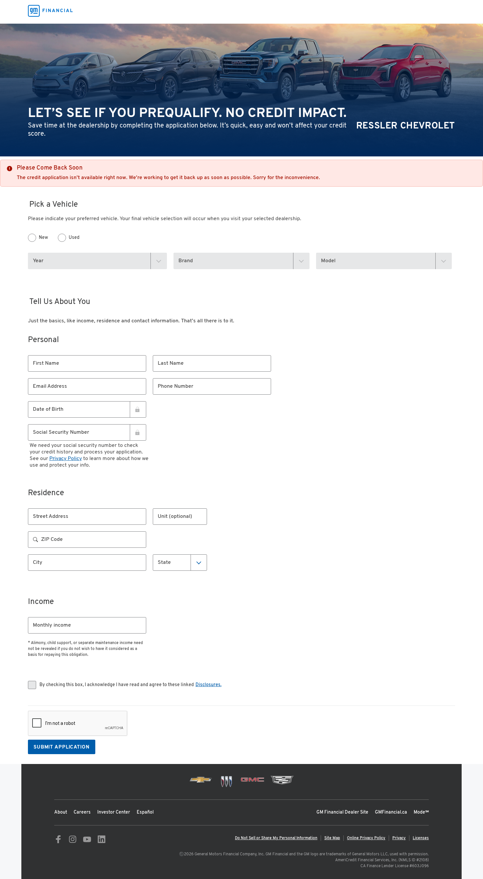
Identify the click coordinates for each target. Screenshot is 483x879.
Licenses (421, 838)
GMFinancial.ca (391, 812)
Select (165, 562)
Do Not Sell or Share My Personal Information (276, 838)
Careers (82, 812)
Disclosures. (208, 685)
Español (145, 812)
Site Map (332, 838)
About (60, 812)
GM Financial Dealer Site (342, 812)
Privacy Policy (65, 458)
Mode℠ (421, 812)
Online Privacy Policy (366, 838)
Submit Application (62, 747)
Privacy (399, 838)
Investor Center (113, 812)
